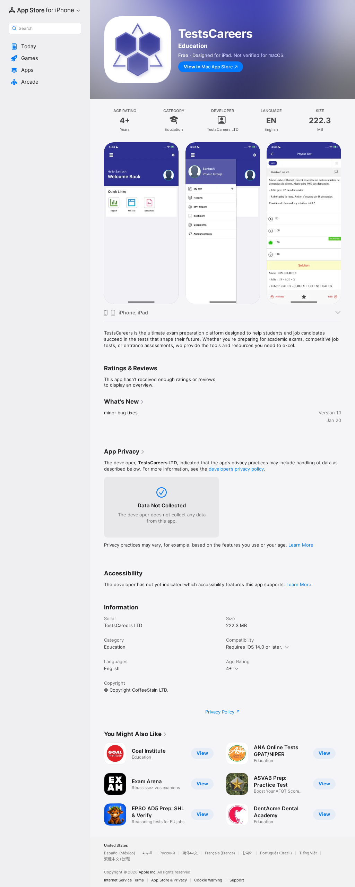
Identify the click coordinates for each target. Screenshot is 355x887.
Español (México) (119, 853)
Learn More (300, 545)
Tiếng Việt (308, 853)
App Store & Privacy (169, 880)
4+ (229, 668)
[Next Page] (348, 223)
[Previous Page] (97, 223)
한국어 (247, 853)
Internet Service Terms (124, 880)
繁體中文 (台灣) (117, 859)
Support (237, 880)
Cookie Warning (208, 880)
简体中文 (190, 853)
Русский (167, 853)
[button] (45, 46)
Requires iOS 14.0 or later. (254, 647)
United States (116, 845)
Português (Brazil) (276, 853)
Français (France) (220, 853)
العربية (147, 853)
